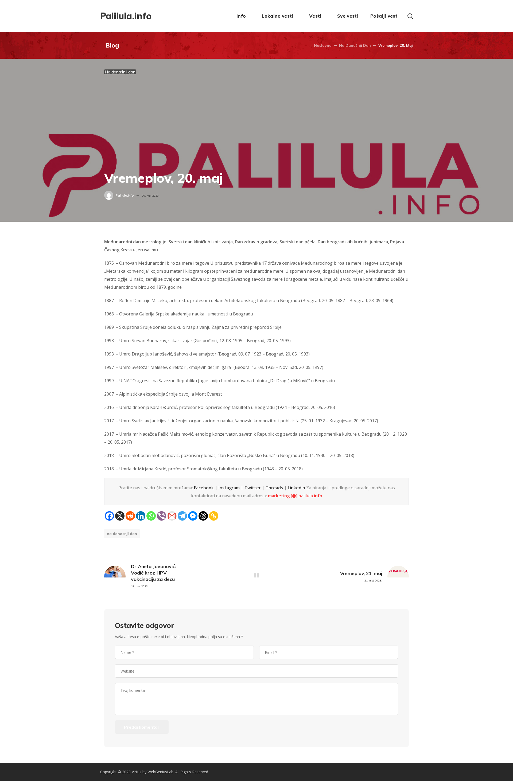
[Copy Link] (213, 516)
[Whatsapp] (151, 516)
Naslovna (323, 45)
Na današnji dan (355, 45)
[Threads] (203, 516)
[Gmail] (172, 516)
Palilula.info (125, 195)
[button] (410, 16)
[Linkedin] (140, 516)
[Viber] (161, 516)
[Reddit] (130, 516)
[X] (120, 516)
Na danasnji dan (122, 533)
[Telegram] (182, 516)
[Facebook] (109, 516)
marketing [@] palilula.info (295, 496)
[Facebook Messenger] (192, 516)
